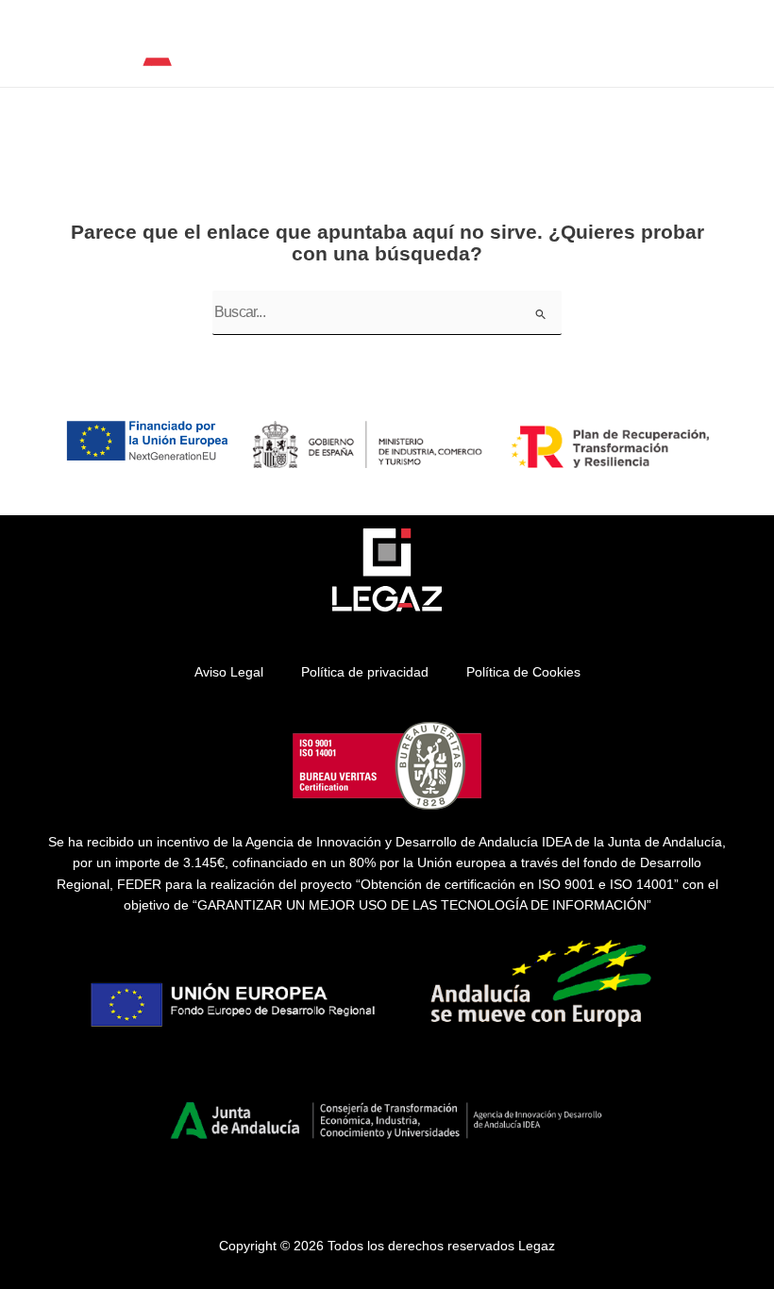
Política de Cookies (523, 672)
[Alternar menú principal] (736, 50)
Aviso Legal (228, 672)
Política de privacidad (365, 672)
